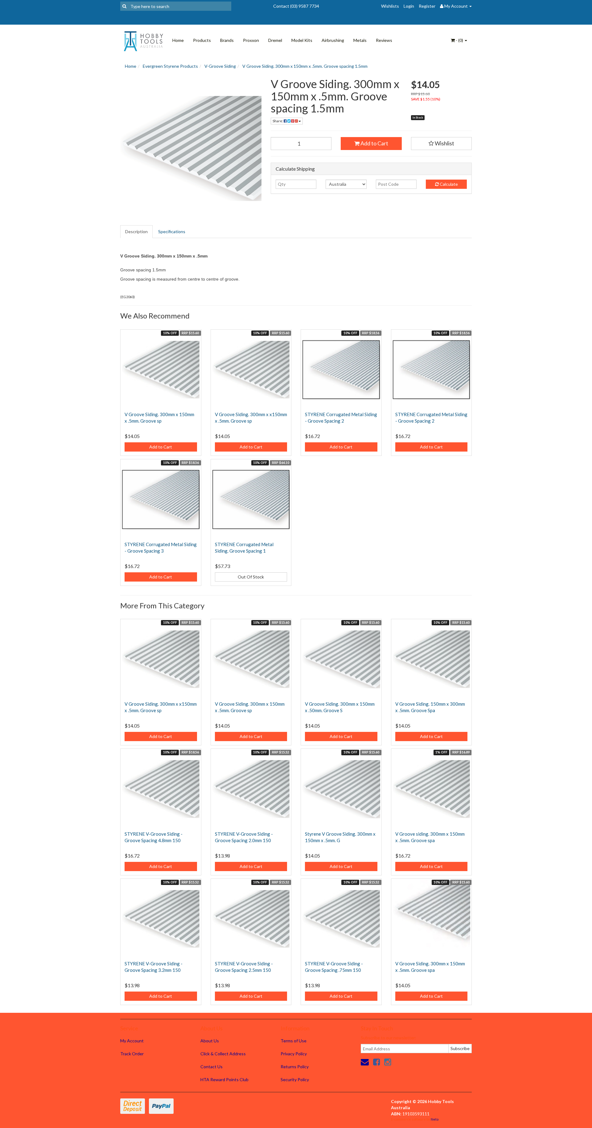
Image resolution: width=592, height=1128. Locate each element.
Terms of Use (293, 1040)
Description (136, 231)
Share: (278, 121)
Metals (360, 40)
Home (178, 40)
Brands (227, 40)
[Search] (124, 6)
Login (409, 6)
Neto (434, 1119)
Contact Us (211, 1066)
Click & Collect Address (223, 1053)
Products (202, 40)
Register (427, 6)
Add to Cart (374, 143)
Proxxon (251, 40)
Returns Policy (295, 1066)
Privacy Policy (294, 1053)
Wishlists (390, 6)
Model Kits (301, 40)
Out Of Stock (251, 576)
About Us (209, 1040)
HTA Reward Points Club (224, 1079)
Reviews (384, 40)
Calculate (448, 184)
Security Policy (295, 1079)
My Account (132, 1040)
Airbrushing (333, 40)
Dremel (275, 40)
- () (459, 40)
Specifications (171, 231)
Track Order (132, 1053)
